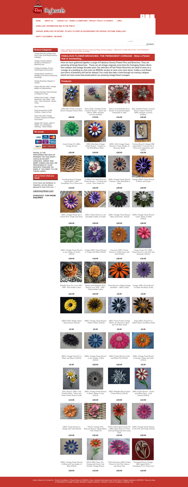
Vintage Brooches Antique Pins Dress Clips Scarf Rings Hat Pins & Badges (45, 55)
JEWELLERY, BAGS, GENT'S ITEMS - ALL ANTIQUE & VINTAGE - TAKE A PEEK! (44, 125)
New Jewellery (39, 107)
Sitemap (126, 482)
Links (119, 21)
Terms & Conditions (115, 482)
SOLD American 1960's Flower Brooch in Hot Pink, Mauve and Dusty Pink (119, 464)
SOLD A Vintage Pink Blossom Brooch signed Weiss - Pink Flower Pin (95, 429)
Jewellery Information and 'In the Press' (55, 26)
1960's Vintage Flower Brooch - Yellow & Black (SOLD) (95, 322)
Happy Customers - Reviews (49, 37)
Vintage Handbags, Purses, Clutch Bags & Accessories (43, 69)
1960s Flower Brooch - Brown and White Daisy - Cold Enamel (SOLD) (143, 393)
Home (38, 21)
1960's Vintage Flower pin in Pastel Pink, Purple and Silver (71, 216)
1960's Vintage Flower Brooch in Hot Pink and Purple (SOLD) (143, 428)
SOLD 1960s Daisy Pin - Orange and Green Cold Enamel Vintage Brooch (95, 464)
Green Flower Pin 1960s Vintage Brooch (71, 145)
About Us (49, 21)
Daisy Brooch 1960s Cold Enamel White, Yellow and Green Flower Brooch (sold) (71, 393)
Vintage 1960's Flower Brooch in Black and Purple (143, 180)
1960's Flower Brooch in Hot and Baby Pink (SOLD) (119, 357)
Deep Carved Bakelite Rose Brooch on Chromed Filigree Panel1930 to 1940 (119, 111)
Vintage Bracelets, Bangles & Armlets (44, 82)
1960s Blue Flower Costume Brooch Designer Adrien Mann (71, 110)
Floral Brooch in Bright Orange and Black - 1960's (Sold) (119, 286)
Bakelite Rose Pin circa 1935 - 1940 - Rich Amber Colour (71, 286)
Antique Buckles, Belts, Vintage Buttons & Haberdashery (45, 87)
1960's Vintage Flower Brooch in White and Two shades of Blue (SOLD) (71, 464)
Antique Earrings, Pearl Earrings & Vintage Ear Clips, (45, 93)
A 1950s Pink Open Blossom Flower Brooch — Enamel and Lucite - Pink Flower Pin (95, 181)
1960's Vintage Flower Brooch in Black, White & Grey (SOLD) (95, 393)
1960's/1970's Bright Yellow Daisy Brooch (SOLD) (72, 322)
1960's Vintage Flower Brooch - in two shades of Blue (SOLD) (95, 358)
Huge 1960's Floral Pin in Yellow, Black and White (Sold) (143, 322)
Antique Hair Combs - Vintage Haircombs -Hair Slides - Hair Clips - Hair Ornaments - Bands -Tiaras (45, 100)
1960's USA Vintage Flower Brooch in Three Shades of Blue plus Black (119, 146)
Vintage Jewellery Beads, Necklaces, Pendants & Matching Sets (43, 62)
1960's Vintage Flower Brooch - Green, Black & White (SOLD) (143, 217)
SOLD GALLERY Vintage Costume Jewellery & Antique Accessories (44, 117)
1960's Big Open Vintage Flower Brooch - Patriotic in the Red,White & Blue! (95, 146)
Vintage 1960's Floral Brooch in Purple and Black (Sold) (143, 286)
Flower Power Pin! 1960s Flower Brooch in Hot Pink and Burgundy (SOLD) (143, 252)
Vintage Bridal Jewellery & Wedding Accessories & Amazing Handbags (45, 75)
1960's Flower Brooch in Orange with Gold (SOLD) (71, 428)
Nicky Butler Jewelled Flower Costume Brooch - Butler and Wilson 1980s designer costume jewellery (95, 112)
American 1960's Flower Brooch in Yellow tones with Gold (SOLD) (119, 252)
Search (152, 16)
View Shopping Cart (147, 16)
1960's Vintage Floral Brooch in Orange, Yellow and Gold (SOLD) (143, 358)
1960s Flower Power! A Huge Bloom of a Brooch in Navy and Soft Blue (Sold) (119, 323)
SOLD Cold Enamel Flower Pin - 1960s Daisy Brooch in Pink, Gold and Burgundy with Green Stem (119, 430)
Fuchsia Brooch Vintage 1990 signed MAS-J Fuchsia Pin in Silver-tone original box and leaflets (143, 147)
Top (132, 482)
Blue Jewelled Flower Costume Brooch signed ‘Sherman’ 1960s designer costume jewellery (143, 112)
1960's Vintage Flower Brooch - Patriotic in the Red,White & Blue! (119, 181)
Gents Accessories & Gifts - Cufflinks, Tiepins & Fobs (43, 111)
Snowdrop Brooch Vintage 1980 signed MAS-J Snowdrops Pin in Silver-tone (143, 464)
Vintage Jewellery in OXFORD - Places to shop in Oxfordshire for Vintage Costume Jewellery (81, 31)
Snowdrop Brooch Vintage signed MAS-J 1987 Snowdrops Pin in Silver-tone (71, 181)
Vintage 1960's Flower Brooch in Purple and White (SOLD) (95, 251)
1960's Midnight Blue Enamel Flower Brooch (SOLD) (119, 392)
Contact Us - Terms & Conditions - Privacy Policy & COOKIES (85, 21)
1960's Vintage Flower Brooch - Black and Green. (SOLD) (119, 216)
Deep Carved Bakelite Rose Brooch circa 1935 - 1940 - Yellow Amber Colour (95, 287)
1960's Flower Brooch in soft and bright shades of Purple (95, 216)
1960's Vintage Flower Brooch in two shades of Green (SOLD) (71, 252)
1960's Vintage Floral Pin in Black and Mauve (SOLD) (71, 357)
